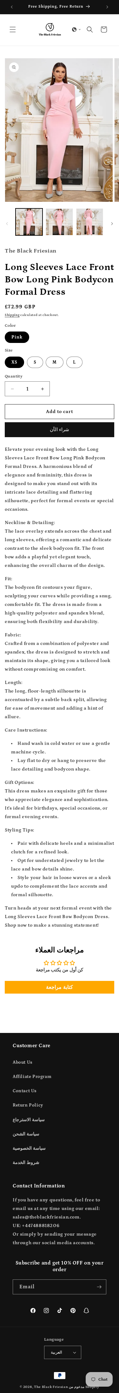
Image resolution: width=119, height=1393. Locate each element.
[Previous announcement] (12, 7)
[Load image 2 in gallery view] (59, 221)
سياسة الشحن (26, 1134)
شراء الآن (59, 429)
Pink (17, 337)
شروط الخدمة (26, 1162)
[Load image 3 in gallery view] (89, 221)
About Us (22, 1062)
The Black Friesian (51, 1387)
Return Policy (28, 1105)
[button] (13, 29)
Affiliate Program (32, 1076)
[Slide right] (112, 224)
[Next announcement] (107, 7)
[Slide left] (7, 224)
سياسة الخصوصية (29, 1148)
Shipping (12, 315)
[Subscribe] (99, 1286)
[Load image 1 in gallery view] (29, 221)
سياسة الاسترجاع (29, 1119)
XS (14, 362)
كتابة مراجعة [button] (59, 987)
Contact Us (24, 1091)
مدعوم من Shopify (84, 1387)
